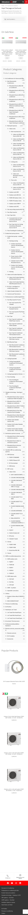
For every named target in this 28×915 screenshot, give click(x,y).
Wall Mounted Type (12, 342)
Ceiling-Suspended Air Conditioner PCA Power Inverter (15, 369)
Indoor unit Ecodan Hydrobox (14, 274)
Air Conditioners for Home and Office (14, 78)
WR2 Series (12, 466)
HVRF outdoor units (12, 559)
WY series (11, 536)
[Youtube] (12, 883)
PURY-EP (11, 573)
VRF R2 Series (10, 454)
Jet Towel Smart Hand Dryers (14, 618)
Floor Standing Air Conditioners (15, 230)
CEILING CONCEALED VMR (17, 489)
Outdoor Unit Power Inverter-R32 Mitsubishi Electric (17, 245)
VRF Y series (10, 469)
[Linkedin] (20, 883)
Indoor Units (12, 471)
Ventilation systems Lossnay (12, 433)
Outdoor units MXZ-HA (15, 195)
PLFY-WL (11, 582)
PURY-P (11, 567)
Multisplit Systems (12, 125)
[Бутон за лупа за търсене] (23, 2)
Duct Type (9, 316)
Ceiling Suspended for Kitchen (15, 374)
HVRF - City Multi (11, 587)
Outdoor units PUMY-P (15, 203)
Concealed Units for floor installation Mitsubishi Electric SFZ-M (15, 219)
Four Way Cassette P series (14, 299)
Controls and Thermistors (14, 294)
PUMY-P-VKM (12, 544)
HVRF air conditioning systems (13, 556)
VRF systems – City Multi (7, 897)
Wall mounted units (16, 131)
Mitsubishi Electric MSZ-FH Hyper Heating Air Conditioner (16, 112)
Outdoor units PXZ (14, 206)
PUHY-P (11, 530)
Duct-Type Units (11, 215)
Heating (11, 271)
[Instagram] (16, 883)
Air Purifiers (8, 606)
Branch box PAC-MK (14, 550)
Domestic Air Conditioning (7, 888)
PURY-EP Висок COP (14, 460)
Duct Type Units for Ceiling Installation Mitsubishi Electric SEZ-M (16, 226)
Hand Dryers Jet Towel (6, 904)
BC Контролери (13, 463)
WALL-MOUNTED (15, 518)
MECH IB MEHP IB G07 (13, 601)
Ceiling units (14, 162)
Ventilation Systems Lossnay (8, 902)
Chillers (7, 593)
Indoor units (12, 128)
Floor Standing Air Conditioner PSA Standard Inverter (15, 381)
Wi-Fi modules (11, 636)
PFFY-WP (11, 585)
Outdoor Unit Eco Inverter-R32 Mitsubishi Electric (17, 251)
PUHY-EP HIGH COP (14, 533)
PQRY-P (11, 562)
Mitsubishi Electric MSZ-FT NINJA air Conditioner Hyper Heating (16, 105)
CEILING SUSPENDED (16, 510)
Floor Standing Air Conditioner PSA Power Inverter (15, 387)
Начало (2, 5)
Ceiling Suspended (12, 358)
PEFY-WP (11, 579)
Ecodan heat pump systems (12, 233)
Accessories (10, 639)
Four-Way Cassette (12, 212)
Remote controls (11, 633)
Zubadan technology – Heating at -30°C (11, 895)
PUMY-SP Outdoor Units (15, 200)
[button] (26, 2)
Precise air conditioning (11, 604)
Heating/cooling (13, 241)
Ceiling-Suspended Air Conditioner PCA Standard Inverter (16, 363)
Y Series (9, 553)
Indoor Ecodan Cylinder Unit (14, 291)
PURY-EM (11, 564)
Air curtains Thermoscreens (12, 621)
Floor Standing (11, 377)
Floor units (14, 180)
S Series (9, 541)
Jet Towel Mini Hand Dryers (14, 615)
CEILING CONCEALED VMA (17, 477)
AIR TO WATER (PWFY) (17, 474)
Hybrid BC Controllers (13, 590)
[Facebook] (8, 883)
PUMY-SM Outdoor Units (15, 198)
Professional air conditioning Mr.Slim (14, 297)
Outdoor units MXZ (14, 192)
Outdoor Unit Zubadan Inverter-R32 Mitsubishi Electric (17, 267)
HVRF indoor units (12, 576)
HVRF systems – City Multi (7, 900)
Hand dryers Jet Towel (11, 609)
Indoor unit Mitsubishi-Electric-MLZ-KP (18, 175)
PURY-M (11, 570)
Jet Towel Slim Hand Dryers (14, 612)
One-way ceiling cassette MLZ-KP (15, 209)
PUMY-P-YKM (12, 547)
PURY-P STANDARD (14, 457)
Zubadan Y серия (13, 539)
